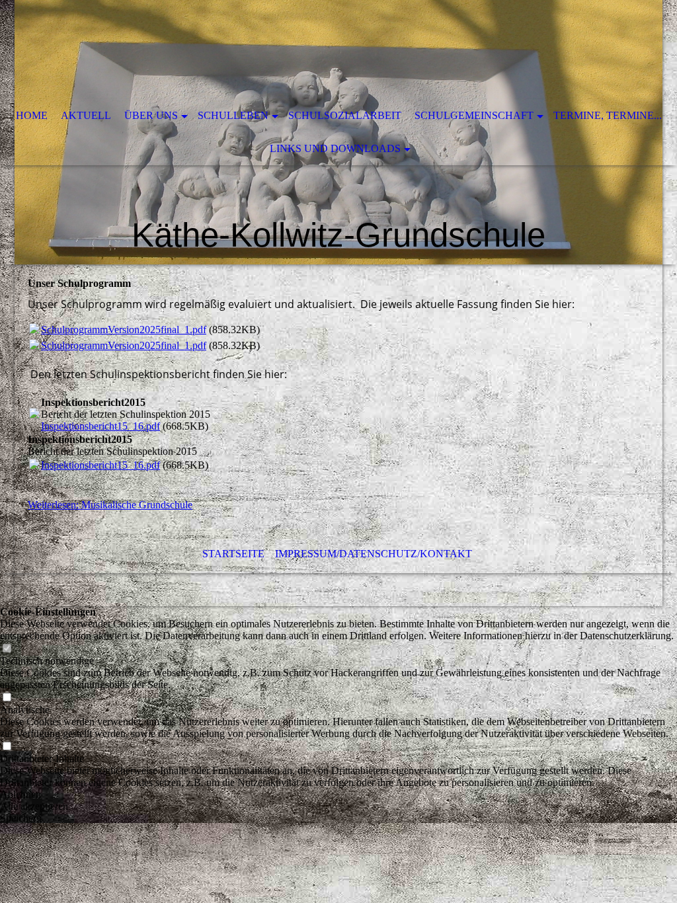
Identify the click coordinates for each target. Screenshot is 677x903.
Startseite (233, 553)
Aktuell (86, 115)
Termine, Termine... (607, 115)
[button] (338, 795)
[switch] (6, 648)
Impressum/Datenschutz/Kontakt (373, 553)
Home (32, 115)
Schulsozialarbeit (344, 115)
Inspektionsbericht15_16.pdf (100, 426)
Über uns (151, 115)
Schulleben (233, 115)
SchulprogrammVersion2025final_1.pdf (123, 329)
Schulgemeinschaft (474, 115)
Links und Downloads (335, 148)
